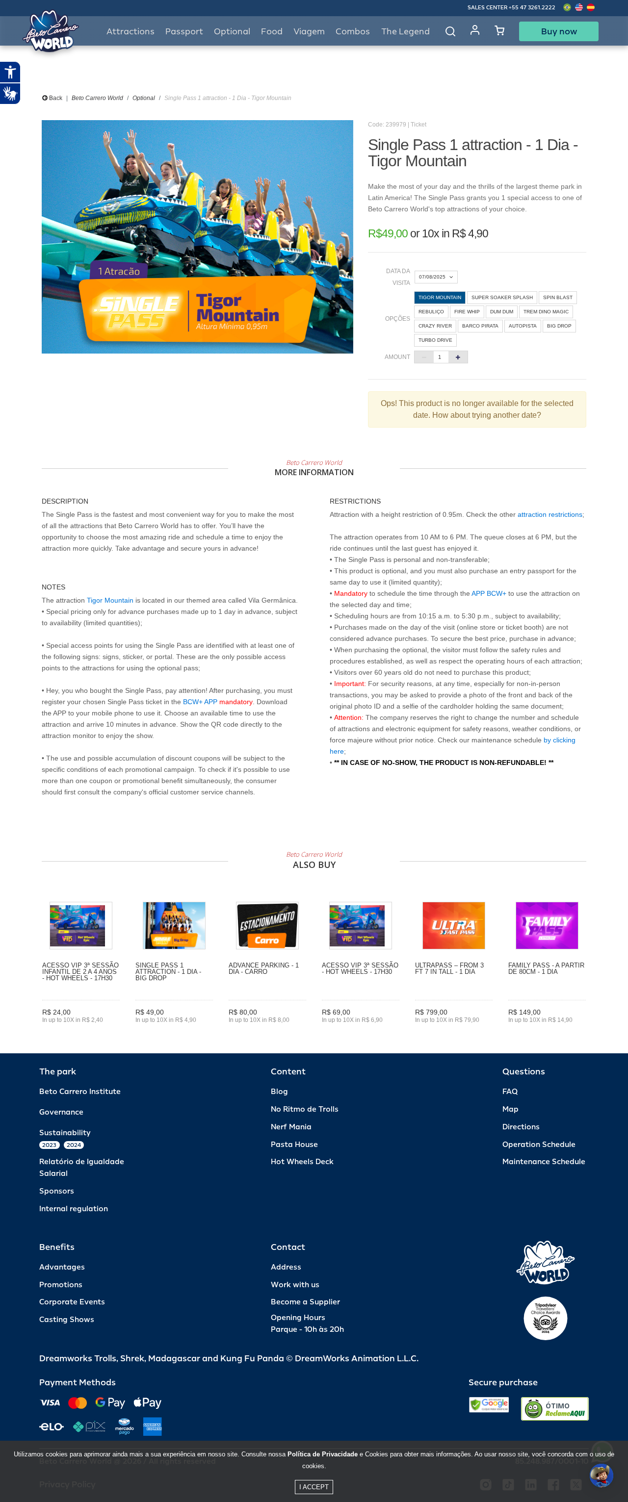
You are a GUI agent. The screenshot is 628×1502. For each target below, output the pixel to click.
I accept (314, 1487)
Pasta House (294, 1144)
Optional (143, 98)
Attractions (130, 31)
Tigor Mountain (110, 600)
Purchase (81, 1033)
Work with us (295, 1285)
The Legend (405, 31)
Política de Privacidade (323, 1454)
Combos (353, 31)
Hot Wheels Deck (302, 1162)
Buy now (559, 31)
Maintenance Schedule (543, 1162)
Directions (521, 1127)
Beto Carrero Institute (80, 1091)
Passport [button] (184, 31)
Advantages (62, 1267)
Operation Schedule (539, 1144)
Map (510, 1109)
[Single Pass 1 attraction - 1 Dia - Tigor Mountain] (197, 237)
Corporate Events (72, 1302)
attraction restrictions (550, 514)
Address (286, 1267)
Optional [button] (232, 31)
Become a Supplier (305, 1302)
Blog (279, 1091)
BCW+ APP (200, 702)
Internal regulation (73, 1209)
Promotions (60, 1285)
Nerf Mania (291, 1127)
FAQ (510, 1091)
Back (55, 98)
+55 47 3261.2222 (532, 7)
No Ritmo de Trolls (305, 1109)
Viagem (309, 31)
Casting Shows (66, 1319)
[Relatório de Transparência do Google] (489, 1409)
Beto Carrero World (97, 98)
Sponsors (56, 1191)
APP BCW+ (488, 593)
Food (272, 31)
